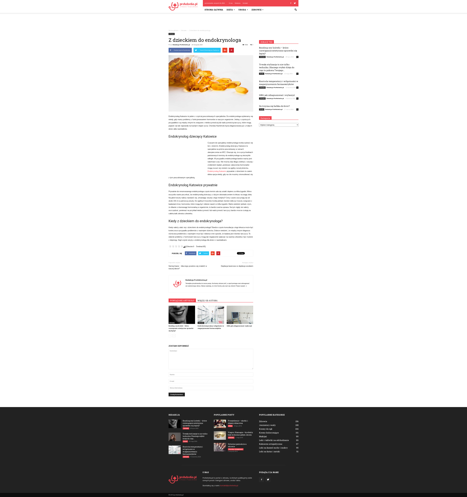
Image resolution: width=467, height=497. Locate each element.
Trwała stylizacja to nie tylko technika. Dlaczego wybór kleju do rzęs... (195, 436)
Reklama (237, 3)
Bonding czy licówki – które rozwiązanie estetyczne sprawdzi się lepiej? (181, 328)
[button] (295, 10)
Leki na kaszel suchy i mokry (273, 447)
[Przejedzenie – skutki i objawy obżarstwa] (220, 424)
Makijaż (263, 436)
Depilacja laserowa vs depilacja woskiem (237, 266)
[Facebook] (291, 3)
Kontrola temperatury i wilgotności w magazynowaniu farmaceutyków (278, 83)
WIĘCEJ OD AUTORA (207, 300)
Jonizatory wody (267, 425)
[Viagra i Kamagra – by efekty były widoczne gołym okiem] (220, 435)
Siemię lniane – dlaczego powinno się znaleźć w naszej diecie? (188, 267)
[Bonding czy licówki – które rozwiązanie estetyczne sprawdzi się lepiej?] (182, 315)
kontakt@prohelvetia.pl (229, 485)
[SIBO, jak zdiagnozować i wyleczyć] (240, 315)
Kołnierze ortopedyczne (270, 444)
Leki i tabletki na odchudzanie (274, 440)
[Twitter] (295, 3)
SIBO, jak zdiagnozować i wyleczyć (239, 326)
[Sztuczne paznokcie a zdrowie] (220, 447)
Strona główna (214, 9)
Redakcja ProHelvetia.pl (181, 45)
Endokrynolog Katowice (217, 171)
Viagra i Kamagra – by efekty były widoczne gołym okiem (240, 433)
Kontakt (245, 3)
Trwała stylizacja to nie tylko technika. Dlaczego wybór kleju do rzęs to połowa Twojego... (276, 67)
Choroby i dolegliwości (236, 449)
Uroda (242, 9)
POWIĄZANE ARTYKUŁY (182, 300)
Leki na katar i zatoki (269, 451)
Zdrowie (256, 9)
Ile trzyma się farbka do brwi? (274, 106)
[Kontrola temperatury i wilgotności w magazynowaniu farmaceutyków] (211, 315)
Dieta (230, 9)
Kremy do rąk (265, 429)
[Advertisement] (233, 21)
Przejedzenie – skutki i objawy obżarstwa (238, 422)
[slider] (176, 246)
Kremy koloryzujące (269, 432)
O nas (231, 3)
